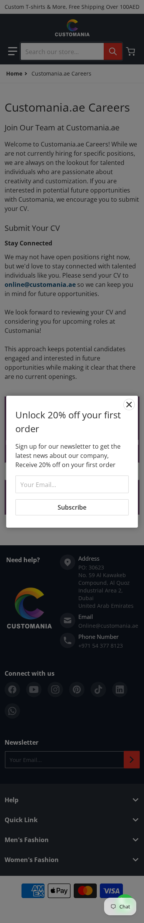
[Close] (129, 404)
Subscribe (72, 507)
